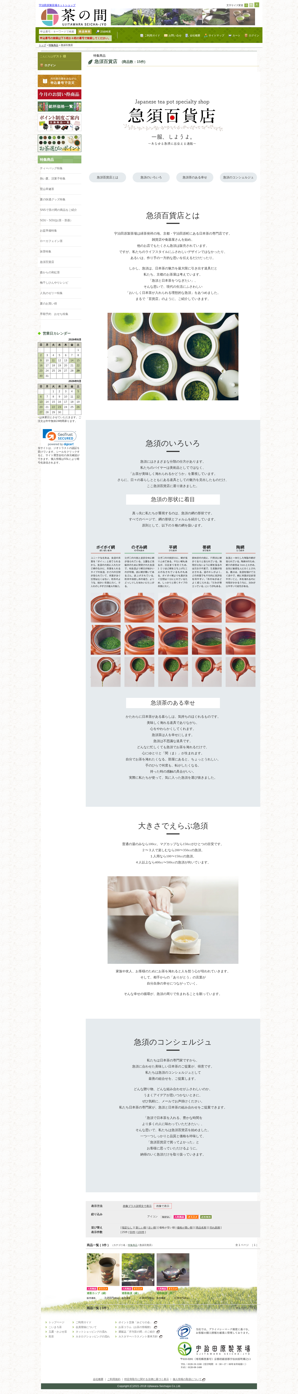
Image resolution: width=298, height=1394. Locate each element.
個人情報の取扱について (187, 1379)
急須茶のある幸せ (195, 177)
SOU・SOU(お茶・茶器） (56, 220)
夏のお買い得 (48, 303)
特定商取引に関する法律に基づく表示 (146, 1379)
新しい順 (141, 1227)
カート (236, 35)
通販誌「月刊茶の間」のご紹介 (136, 1331)
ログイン (254, 35)
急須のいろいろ (151, 177)
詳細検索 (105, 31)
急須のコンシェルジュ (238, 177)
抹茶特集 (45, 251)
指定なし (127, 1227)
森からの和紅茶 (50, 272)
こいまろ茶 (55, 1327)
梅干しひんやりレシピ (54, 282)
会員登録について (86, 1327)
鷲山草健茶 (47, 189)
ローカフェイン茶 (51, 241)
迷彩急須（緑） (131, 1293)
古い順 (152, 1227)
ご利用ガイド (152, 35)
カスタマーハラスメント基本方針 (138, 1336)
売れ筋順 (215, 1227)
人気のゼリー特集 (51, 293)
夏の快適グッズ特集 (52, 199)
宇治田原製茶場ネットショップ (57, 5)
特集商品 (53, 45)
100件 (140, 1232)
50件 (132, 1232)
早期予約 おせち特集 (54, 314)
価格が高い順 (185, 1227)
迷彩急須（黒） (166, 1293)
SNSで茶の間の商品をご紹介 (58, 209)
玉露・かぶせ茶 (58, 1331)
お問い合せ (175, 35)
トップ (42, 45)
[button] (59, 437)
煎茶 (51, 1336)
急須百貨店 (47, 262)
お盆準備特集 (48, 230)
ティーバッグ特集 (51, 168)
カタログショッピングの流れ (93, 1336)
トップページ (56, 1322)
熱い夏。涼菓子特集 (52, 178)
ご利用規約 (113, 1379)
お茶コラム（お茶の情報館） (135, 1327)
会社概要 (195, 35)
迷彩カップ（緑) (96, 1293)
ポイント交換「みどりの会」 (135, 1322)
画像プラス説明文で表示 (137, 1206)
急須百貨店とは (107, 177)
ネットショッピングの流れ (91, 1331)
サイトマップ (216, 35)
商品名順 (201, 1227)
